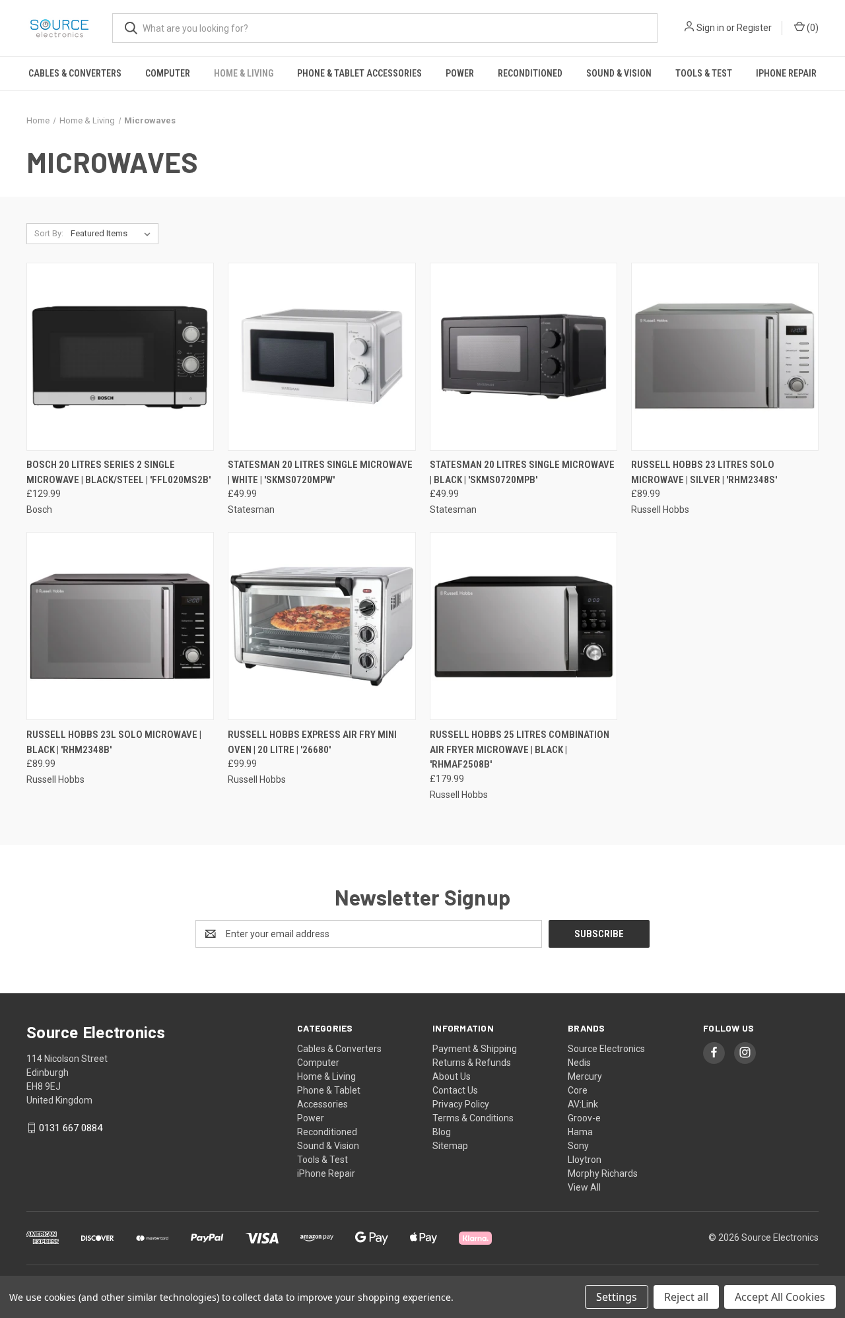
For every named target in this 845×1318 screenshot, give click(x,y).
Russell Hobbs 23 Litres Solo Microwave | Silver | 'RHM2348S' (704, 472)
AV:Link (583, 1104)
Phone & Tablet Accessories (359, 73)
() (812, 27)
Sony (578, 1145)
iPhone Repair (786, 73)
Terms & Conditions (473, 1118)
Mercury (585, 1076)
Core (578, 1090)
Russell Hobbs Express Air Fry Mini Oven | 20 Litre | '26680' (312, 742)
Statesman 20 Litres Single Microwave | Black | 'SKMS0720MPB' (522, 472)
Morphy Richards (603, 1173)
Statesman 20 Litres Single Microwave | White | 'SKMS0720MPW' (320, 472)
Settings (616, 1297)
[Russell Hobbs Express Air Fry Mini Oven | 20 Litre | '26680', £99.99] (321, 626)
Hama (580, 1132)
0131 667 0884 (70, 1128)
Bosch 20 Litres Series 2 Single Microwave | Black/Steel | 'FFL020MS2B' (118, 472)
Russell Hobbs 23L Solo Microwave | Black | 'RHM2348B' (113, 742)
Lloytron (584, 1159)
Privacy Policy (460, 1104)
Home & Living (243, 73)
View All (584, 1187)
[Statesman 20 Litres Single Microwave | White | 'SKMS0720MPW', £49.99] (321, 356)
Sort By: (48, 233)
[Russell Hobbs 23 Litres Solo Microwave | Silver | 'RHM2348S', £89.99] (725, 356)
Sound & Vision (619, 73)
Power (460, 73)
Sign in (710, 27)
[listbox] (113, 234)
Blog (441, 1132)
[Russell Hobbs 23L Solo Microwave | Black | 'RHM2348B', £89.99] (120, 626)
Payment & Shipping (474, 1048)
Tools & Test (703, 73)
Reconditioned (530, 73)
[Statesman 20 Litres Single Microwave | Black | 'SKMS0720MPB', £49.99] (523, 356)
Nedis (579, 1062)
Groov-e (584, 1118)
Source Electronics (606, 1048)
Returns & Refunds (471, 1062)
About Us (451, 1076)
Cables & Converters (74, 73)
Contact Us (455, 1090)
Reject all (686, 1297)
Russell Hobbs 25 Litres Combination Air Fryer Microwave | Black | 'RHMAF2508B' (519, 749)
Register (754, 27)
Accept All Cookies (780, 1297)
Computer (167, 73)
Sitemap (450, 1145)
